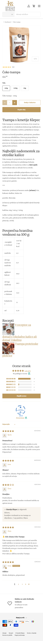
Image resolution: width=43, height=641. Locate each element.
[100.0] (20, 410)
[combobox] (21, 14)
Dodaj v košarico (30, 102)
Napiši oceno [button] (21, 396)
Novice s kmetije (31, 633)
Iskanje (4, 633)
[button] (34, 6)
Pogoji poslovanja (20, 635)
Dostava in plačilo (7, 635)
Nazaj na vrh (20, 618)
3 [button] (22, 584)
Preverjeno (20, 418)
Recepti (11, 633)
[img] (8, 431)
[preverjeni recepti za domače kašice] (8, 325)
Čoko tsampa (16, 22)
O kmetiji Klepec (20, 633)
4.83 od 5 (28, 371)
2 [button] (18, 584)
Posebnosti (8, 22)
